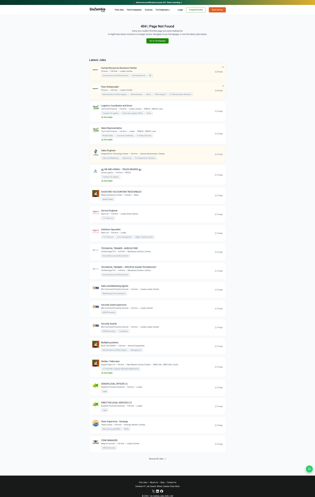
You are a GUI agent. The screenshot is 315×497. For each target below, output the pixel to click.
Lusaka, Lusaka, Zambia (149, 289)
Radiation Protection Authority (113, 387)
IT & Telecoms (107, 218)
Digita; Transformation (144, 237)
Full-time (114, 71)
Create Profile (196, 10)
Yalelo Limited (106, 425)
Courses (149, 10)
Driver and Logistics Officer (132, 113)
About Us (154, 482)
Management (136, 350)
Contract (128, 195)
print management (124, 237)
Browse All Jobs (156, 459)
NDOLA (128, 173)
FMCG (126, 429)
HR (150, 75)
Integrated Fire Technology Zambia (114, 154)
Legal (104, 391)
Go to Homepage (158, 41)
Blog (162, 482)
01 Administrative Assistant (180, 94)
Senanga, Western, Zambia (134, 425)
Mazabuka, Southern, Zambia (139, 252)
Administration (136, 94)
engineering (126, 158)
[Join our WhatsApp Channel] (309, 468)
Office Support (160, 94)
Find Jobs (119, 10)
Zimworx (104, 71)
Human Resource (138, 75)
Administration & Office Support (114, 94)
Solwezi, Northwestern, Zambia (152, 154)
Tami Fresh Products (109, 109)
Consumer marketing (125, 136)
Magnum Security (108, 444)
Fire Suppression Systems (145, 158)
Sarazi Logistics (107, 173)
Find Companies (134, 10)
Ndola (136, 195)
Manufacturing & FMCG (111, 429)
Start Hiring (217, 10)
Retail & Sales (107, 136)
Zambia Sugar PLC (108, 252)
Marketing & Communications (114, 294)
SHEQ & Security (108, 312)
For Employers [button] (162, 10)
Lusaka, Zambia (126, 71)
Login (180, 10)
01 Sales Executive (144, 136)
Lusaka (132, 131)
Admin (148, 94)
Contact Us (171, 482)
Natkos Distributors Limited (111, 195)
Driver (149, 113)
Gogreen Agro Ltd (108, 365)
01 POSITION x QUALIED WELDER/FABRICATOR (120, 369)
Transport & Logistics (110, 113)
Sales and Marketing (110, 158)
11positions (123, 331)
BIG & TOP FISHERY (108, 346)
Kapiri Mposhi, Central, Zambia (138, 365)
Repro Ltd (105, 214)
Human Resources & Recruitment (115, 75)
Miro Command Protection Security (114, 289)
